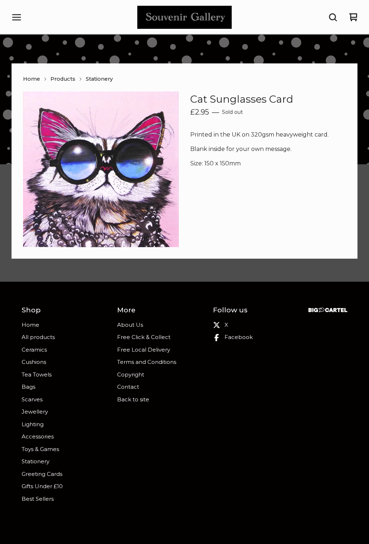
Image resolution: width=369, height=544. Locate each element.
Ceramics (34, 349)
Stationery (99, 79)
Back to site (133, 399)
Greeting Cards (42, 474)
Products (62, 79)
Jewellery (35, 411)
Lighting (33, 424)
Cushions (34, 361)
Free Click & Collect (143, 337)
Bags (28, 386)
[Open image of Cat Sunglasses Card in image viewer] (101, 169)
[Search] (332, 17)
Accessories (38, 436)
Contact (128, 386)
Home (31, 79)
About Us (130, 324)
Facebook (238, 337)
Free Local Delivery (143, 349)
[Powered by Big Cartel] (327, 310)
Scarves (32, 399)
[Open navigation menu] (16, 17)
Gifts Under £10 (42, 486)
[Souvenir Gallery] (184, 17)
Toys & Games (40, 449)
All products (38, 337)
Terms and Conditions (146, 361)
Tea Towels (37, 374)
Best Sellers (38, 498)
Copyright (130, 374)
